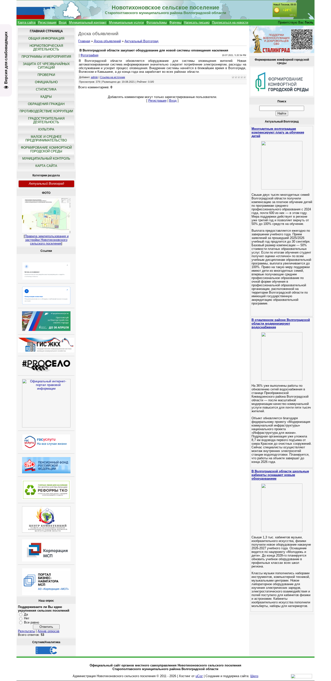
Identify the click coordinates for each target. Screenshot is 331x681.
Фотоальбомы (156, 22)
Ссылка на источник (112, 77)
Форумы (175, 22)
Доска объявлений (107, 41)
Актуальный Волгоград (46, 183)
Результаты (26, 631)
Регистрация (47, 22)
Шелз (254, 676)
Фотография (89, 55)
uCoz (199, 676)
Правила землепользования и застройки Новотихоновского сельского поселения (47, 239)
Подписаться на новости (230, 22)
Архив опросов (48, 631)
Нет (26, 618)
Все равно (31, 622)
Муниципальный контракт (87, 22)
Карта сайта (26, 22)
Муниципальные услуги (126, 22)
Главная (84, 41)
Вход (62, 22)
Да (26, 614)
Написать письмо (196, 22)
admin (94, 77)
